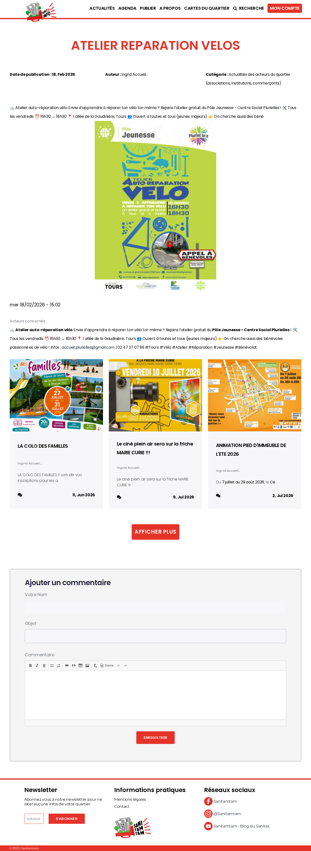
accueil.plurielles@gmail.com (88, 347)
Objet (30, 623)
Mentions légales (130, 799)
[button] (30, 665)
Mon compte (285, 8)
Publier (148, 8)
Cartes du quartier (206, 8)
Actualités (102, 8)
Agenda (127, 8)
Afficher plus (155, 532)
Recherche (251, 8)
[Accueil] (30, 9)
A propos (170, 8)
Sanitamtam (225, 801)
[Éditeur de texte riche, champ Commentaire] (155, 695)
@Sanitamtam (227, 813)
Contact (122, 806)
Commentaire (39, 655)
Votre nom (36, 594)
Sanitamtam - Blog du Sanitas (241, 826)
